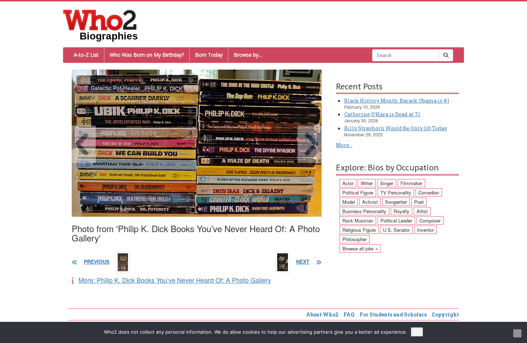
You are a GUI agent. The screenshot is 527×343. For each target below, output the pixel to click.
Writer (367, 183)
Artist (422, 211)
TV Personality (395, 192)
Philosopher (354, 239)
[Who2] (100, 19)
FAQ (349, 314)
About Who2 (322, 314)
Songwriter (396, 201)
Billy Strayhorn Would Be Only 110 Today (395, 128)
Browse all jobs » (360, 248)
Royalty (401, 211)
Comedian (428, 192)
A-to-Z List (86, 54)
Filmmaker (411, 183)
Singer (386, 183)
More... (344, 145)
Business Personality (364, 211)
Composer (430, 220)
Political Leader (396, 220)
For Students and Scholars (393, 314)
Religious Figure (359, 229)
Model (348, 201)
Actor (347, 183)
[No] (517, 333)
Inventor (425, 229)
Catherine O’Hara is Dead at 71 (382, 114)
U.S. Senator (396, 229)
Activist (370, 201)
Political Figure (357, 192)
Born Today (209, 54)
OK (417, 332)
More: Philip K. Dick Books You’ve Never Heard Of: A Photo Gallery (175, 280)
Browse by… (248, 54)
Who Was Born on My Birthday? (147, 54)
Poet (419, 201)
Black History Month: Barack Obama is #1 (396, 100)
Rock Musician (357, 220)
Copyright (445, 314)
